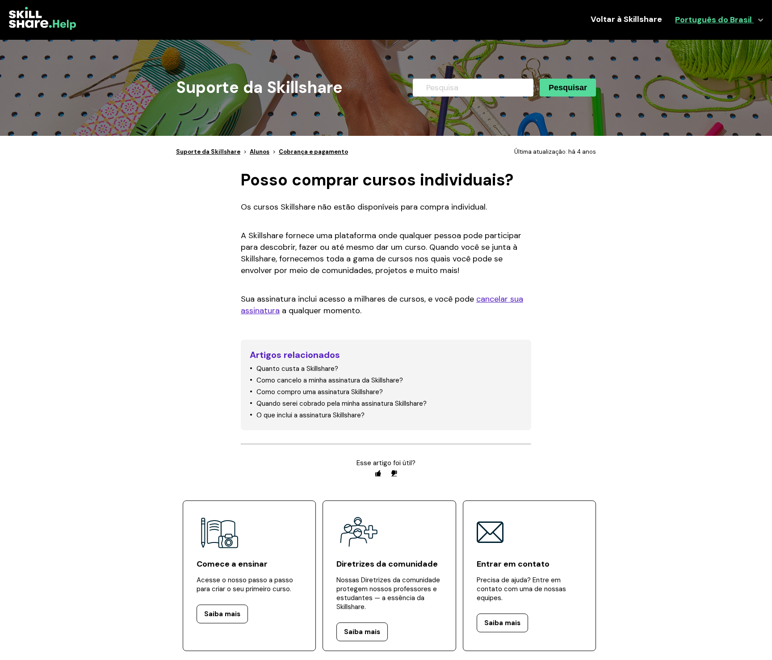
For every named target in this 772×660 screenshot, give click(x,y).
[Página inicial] (42, 27)
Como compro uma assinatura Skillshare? (319, 391)
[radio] (378, 473)
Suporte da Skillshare (208, 152)
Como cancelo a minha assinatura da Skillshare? (329, 380)
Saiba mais (222, 614)
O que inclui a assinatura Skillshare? (310, 415)
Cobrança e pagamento (313, 152)
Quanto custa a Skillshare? (297, 368)
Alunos (259, 152)
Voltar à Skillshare (626, 19)
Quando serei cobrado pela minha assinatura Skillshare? (341, 403)
